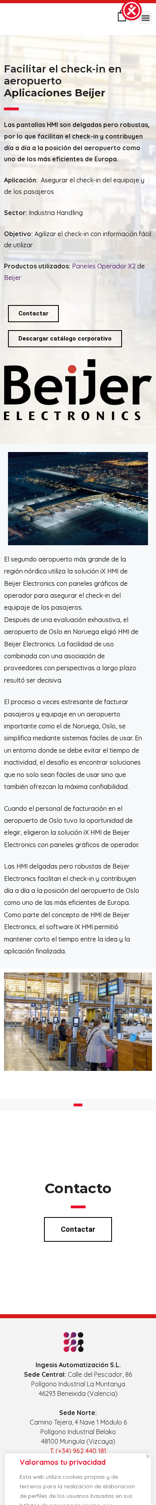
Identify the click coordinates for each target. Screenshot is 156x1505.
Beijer (12, 278)
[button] (145, 17)
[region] (78, 1477)
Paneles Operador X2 (104, 266)
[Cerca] (147, 1456)
